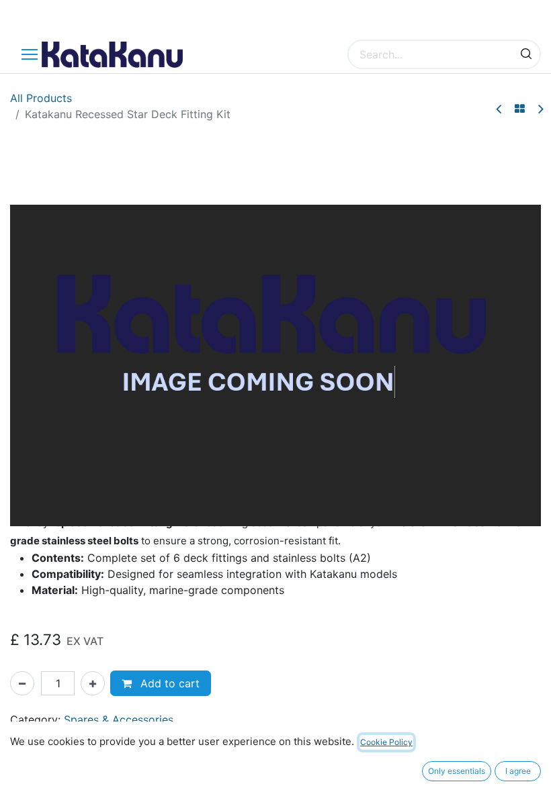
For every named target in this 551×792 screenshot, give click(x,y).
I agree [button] (518, 771)
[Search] (526, 54)
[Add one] (93, 683)
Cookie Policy (386, 742)
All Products (41, 98)
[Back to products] (519, 108)
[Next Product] (540, 109)
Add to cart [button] (168, 683)
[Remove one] (22, 683)
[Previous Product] (500, 109)
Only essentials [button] (456, 771)
